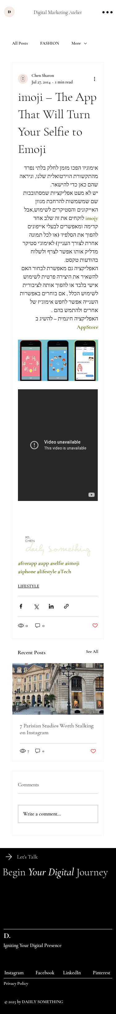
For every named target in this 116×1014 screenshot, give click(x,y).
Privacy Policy (16, 983)
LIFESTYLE (28, 586)
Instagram (14, 973)
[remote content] (58, 445)
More (76, 43)
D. (7, 935)
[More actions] (94, 79)
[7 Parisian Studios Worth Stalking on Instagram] (58, 689)
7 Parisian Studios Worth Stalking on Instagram (56, 729)
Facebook (45, 973)
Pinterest (101, 973)
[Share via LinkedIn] (51, 606)
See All (92, 651)
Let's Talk (27, 856)
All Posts (20, 43)
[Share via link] (66, 606)
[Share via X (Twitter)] (36, 606)
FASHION (49, 43)
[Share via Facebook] (21, 606)
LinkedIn (72, 973)
